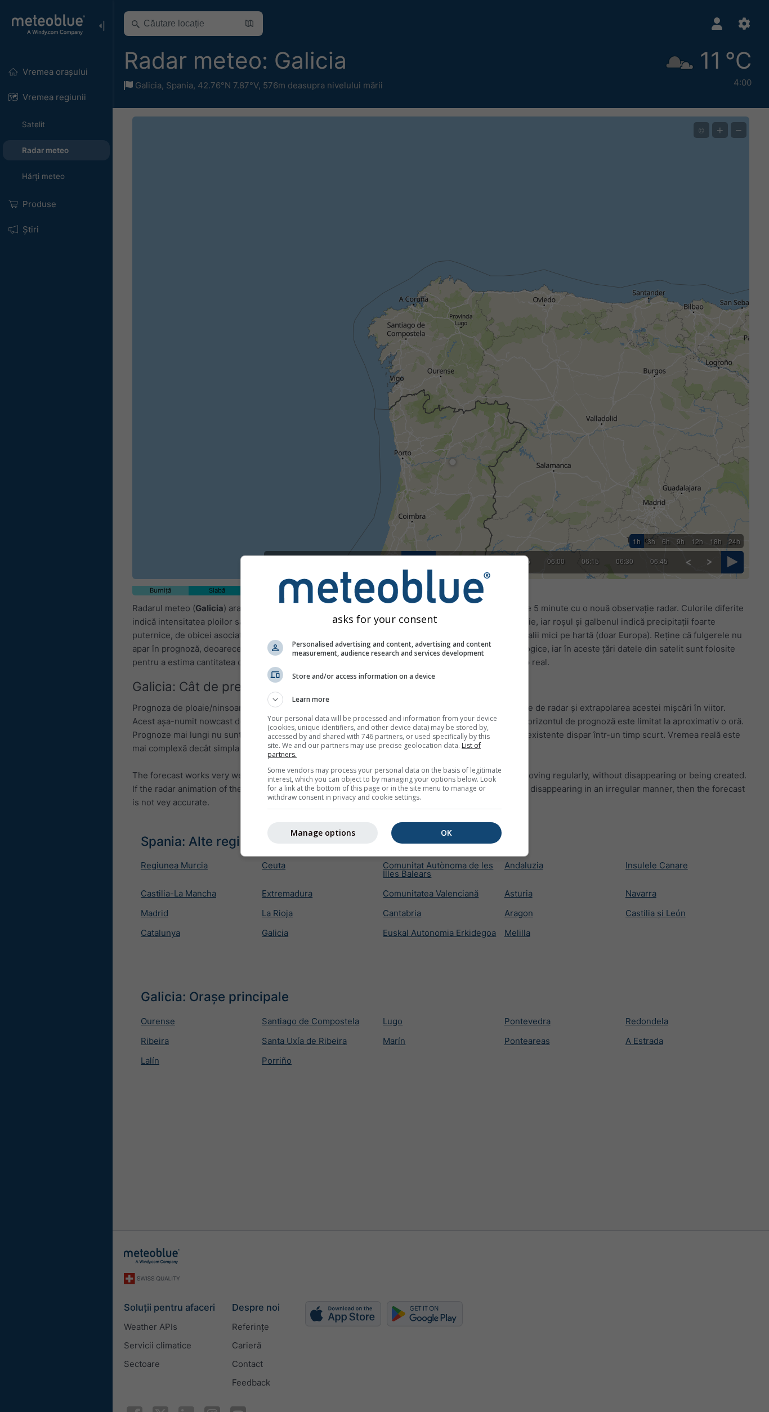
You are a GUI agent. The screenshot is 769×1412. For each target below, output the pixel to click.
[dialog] (384, 706)
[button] (384, 699)
